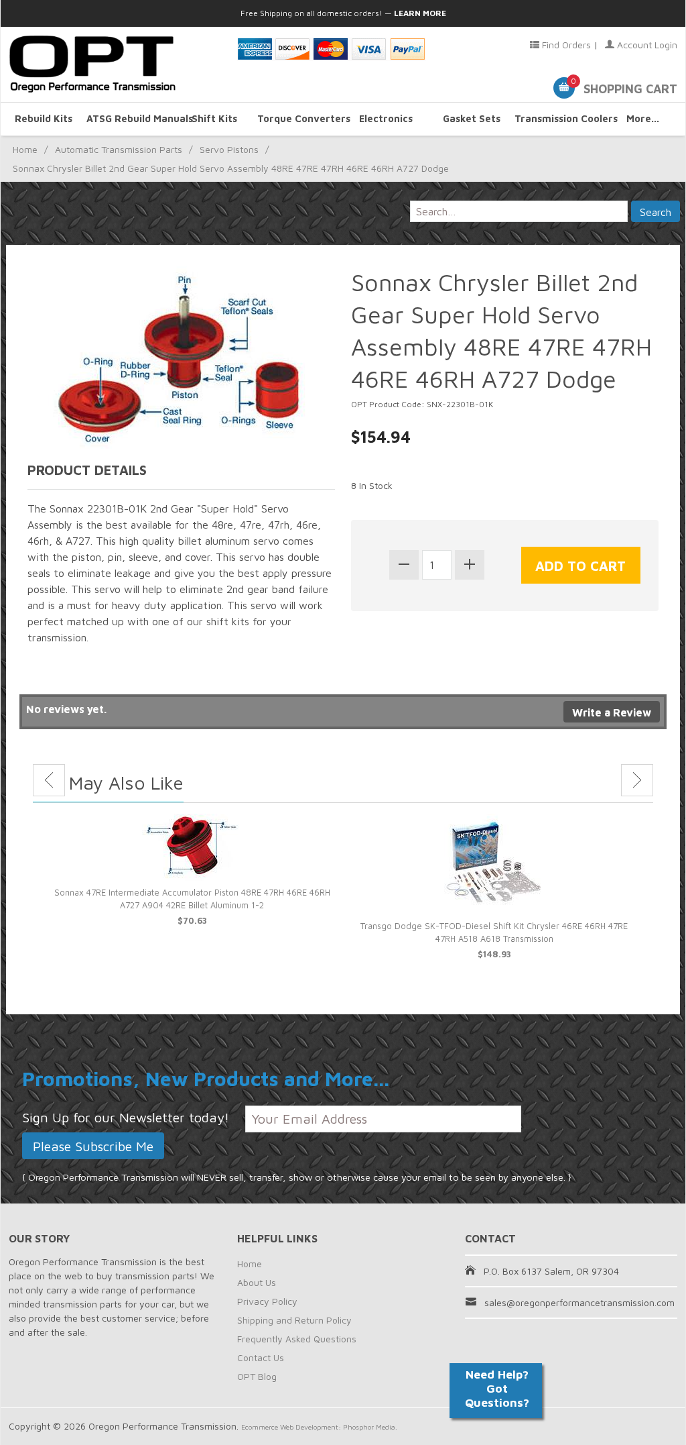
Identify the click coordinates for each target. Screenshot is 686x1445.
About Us (256, 1282)
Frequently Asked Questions (296, 1338)
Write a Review (611, 712)
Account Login (645, 44)
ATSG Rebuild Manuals (129, 118)
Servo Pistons (229, 149)
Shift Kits (214, 118)
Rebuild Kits (43, 118)
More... (642, 118)
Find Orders (565, 44)
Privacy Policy (267, 1301)
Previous (49, 780)
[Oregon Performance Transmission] (115, 64)
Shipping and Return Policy (294, 1320)
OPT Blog (257, 1376)
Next (637, 780)
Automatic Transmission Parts (118, 149)
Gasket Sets (471, 118)
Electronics (386, 118)
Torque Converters (300, 118)
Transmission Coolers (557, 118)
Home (25, 149)
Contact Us (260, 1357)
